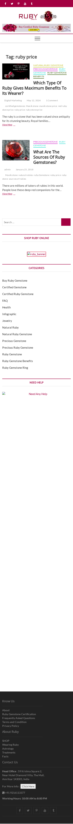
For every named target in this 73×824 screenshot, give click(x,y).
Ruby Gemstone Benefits (17, 361)
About (6, 710)
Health (6, 307)
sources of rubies (17, 178)
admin (7, 169)
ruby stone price (34, 109)
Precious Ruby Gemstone (17, 347)
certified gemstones (15, 106)
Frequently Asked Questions (18, 718)
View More (11, 125)
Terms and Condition (14, 721)
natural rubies (26, 175)
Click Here (28, 786)
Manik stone (32, 106)
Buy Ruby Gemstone (14, 280)
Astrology (8, 748)
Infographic (9, 314)
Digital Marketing (13, 100)
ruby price (19, 109)
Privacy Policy (10, 725)
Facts (5, 756)
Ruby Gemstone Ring (15, 367)
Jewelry (7, 320)
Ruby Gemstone (12, 354)
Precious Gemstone (45, 69)
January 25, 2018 (24, 169)
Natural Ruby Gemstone (48, 65)
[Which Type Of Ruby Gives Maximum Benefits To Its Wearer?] (16, 71)
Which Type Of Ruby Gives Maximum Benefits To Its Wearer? (34, 88)
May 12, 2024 (33, 100)
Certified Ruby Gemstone (18, 294)
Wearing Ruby (10, 744)
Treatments (8, 752)
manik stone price (48, 106)
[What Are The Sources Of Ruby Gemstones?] (16, 150)
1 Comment (52, 100)
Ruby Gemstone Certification (19, 714)
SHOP (5, 740)
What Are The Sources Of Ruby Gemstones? (49, 157)
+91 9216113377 (14, 792)
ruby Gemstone (41, 175)
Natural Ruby (10, 327)
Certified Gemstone (14, 287)
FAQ (5, 300)
